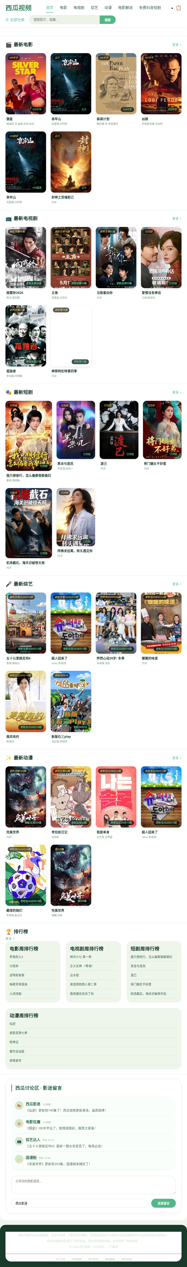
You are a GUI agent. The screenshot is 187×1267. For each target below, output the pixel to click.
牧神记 (14, 1042)
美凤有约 (12, 736)
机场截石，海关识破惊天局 (25, 562)
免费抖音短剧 (150, 7)
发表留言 (163, 1203)
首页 (49, 7)
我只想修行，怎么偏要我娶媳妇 (28, 475)
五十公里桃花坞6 (18, 658)
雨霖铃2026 (14, 292)
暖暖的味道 (150, 658)
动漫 (108, 7)
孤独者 (11, 371)
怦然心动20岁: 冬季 (111, 658)
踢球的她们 (14, 910)
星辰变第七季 (18, 1033)
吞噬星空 (15, 1060)
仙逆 (13, 1023)
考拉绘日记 (60, 832)
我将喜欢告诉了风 (82, 993)
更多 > (177, 44)
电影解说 (125, 7)
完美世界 (12, 832)
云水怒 (74, 975)
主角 (55, 292)
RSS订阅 (60, 1259)
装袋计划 (103, 119)
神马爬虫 (93, 1259)
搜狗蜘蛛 (110, 1259)
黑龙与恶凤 (65, 463)
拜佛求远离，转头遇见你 (75, 551)
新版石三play (61, 736)
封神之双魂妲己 (63, 197)
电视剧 (78, 7)
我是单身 (103, 832)
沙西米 (14, 966)
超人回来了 (60, 658)
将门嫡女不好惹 (155, 463)
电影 (63, 7)
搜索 (108, 20)
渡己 (104, 463)
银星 (9, 119)
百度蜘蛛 (77, 1259)
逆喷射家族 (17, 975)
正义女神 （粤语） (82, 966)
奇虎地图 (127, 1259)
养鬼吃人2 (16, 957)
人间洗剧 (15, 993)
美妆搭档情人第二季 (83, 984)
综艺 (94, 7)
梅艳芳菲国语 (18, 984)
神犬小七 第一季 (80, 957)
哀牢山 (56, 119)
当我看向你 (105, 292)
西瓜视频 (18, 7)
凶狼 (145, 119)
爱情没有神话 (151, 292)
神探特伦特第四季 (64, 371)
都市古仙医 (17, 1051)
